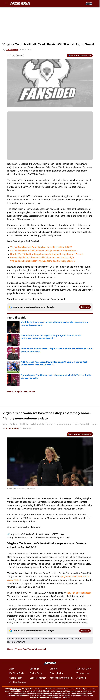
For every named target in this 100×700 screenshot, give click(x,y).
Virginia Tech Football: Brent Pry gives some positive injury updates (42, 261)
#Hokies (11, 527)
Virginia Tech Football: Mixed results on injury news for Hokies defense (44, 250)
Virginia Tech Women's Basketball (30, 649)
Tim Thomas (12, 50)
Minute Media (15, 689)
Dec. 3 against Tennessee (78, 592)
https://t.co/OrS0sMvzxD (22, 534)
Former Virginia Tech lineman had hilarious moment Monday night (42, 257)
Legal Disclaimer (38, 677)
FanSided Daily (16, 673)
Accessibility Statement (61, 677)
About (12, 668)
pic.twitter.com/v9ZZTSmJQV (49, 534)
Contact (53, 668)
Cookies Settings (17, 682)
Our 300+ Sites (83, 668)
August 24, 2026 (62, 537)
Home (10, 392)
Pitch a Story (36, 673)
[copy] (22, 55)
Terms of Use (82, 673)
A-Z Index (81, 677)
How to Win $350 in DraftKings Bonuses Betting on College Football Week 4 (46, 254)
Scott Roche (12, 428)
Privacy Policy (56, 673)
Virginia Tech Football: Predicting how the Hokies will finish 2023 (41, 247)
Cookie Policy (15, 677)
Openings (34, 668)
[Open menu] (6, 3)
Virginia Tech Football (25, 392)
